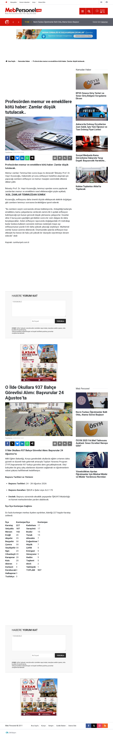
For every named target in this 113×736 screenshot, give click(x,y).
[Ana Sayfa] (6, 2)
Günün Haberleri (24, 2)
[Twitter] (12, 158)
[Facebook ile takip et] (88, 726)
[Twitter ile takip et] (94, 726)
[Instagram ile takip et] (99, 726)
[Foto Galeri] (106, 2)
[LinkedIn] (22, 158)
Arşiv (34, 2)
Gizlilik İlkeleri (61, 726)
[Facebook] (7, 158)
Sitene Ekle (41, 2)
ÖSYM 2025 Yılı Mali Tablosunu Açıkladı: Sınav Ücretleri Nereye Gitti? (57, 22)
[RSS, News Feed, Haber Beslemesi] (105, 726)
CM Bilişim (12, 733)
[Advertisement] (39, 82)
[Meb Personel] (23, 11)
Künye (43, 726)
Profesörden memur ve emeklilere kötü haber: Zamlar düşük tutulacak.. (59, 61)
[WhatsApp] (27, 158)
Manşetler (13, 2)
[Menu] (83, 11)
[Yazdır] (55, 158)
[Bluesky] (17, 158)
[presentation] (13, 22)
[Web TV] (101, 2)
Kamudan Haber (24, 61)
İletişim (51, 726)
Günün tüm (100, 22)
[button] (60, 158)
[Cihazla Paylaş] (32, 158)
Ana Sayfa (11, 61)
